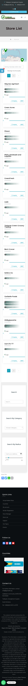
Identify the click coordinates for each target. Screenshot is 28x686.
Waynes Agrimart (11, 84)
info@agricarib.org (9, 4)
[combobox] (14, 427)
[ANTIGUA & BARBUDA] (8, 571)
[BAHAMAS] (13, 571)
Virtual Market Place (8, 500)
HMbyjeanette (10, 320)
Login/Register (14, 11)
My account (6, 507)
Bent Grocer (9, 249)
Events (5, 527)
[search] (13, 453)
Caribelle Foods (10, 296)
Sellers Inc (8, 273)
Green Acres (9, 107)
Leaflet (25, 61)
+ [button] (3, 51)
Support (5, 520)
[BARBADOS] (19, 571)
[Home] (10, 39)
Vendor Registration (8, 510)
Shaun (7, 131)
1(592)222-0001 (21, 4)
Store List (5, 517)
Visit (21, 101)
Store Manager (7, 514)
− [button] (3, 53)
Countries (5, 504)
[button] (2, 71)
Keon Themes (22, 677)
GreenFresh (9, 178)
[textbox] (14, 428)
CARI (6, 202)
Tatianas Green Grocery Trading (14, 226)
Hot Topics (6, 524)
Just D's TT (9, 344)
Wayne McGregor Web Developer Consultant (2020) (14, 629)
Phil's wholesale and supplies (12, 155)
